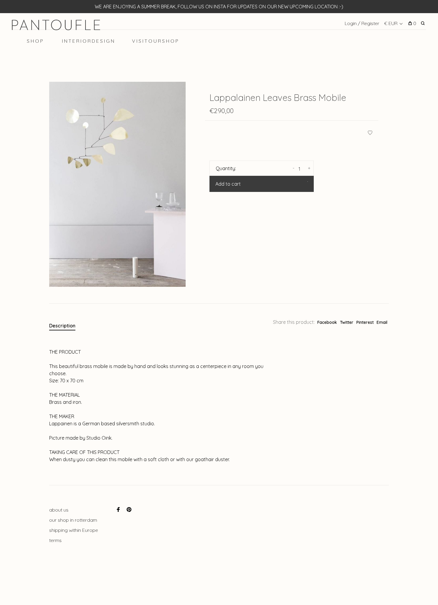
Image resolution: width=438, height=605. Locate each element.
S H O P (35, 41)
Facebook (327, 322)
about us (59, 510)
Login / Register (362, 23)
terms (55, 540)
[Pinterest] (129, 510)
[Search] (423, 23)
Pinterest (365, 322)
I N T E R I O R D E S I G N (88, 41)
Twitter (346, 322)
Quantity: (226, 168)
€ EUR (391, 23)
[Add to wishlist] (370, 133)
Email (382, 322)
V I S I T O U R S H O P (155, 41)
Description (62, 326)
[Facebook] (118, 510)
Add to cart (228, 184)
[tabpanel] (117, 184)
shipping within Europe (73, 530)
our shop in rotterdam (73, 520)
